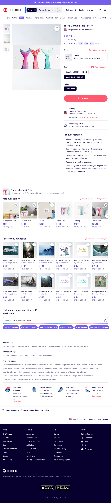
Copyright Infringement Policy (36, 410)
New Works (7, 441)
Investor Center (32, 437)
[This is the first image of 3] (15, 57)
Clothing (17, 18)
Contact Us (58, 456)
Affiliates (30, 445)
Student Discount (10, 449)
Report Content (12, 410)
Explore (6, 18)
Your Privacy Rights (62, 460)
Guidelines (58, 445)
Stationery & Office (100, 18)
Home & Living (60, 18)
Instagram (89, 434)
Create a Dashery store (36, 460)
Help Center (59, 441)
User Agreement (8, 476)
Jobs (28, 452)
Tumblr (88, 445)
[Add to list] (57, 28)
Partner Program (33, 441)
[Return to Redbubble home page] (13, 10)
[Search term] (58, 10)
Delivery (57, 434)
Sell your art (31, 449)
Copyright (58, 452)
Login (5, 452)
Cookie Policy (66, 476)
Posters (6, 343)
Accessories (86, 18)
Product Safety (60, 449)
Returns (57, 437)
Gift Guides (7, 434)
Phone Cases (39, 18)
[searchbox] (55, 320)
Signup (5, 456)
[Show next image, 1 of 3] (58, 57)
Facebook (89, 438)
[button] (55, 2)
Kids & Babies (73, 18)
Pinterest (88, 449)
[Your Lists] (99, 10)
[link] (11, 327)
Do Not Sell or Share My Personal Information (43, 476)
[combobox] (44, 10)
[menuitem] (6, 18)
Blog (4, 445)
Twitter (88, 441)
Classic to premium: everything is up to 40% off (55, 2)
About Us (30, 434)
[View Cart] (105, 10)
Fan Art (6, 437)
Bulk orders (7, 460)
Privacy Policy (21, 476)
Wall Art (49, 18)
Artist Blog (30, 456)
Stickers (29, 18)
